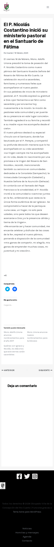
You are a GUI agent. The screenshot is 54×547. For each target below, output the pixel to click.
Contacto (27, 540)
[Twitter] (27, 476)
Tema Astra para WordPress (27, 511)
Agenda (27, 536)
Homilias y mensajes (27, 532)
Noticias (27, 528)
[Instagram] (35, 476)
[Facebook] (19, 476)
